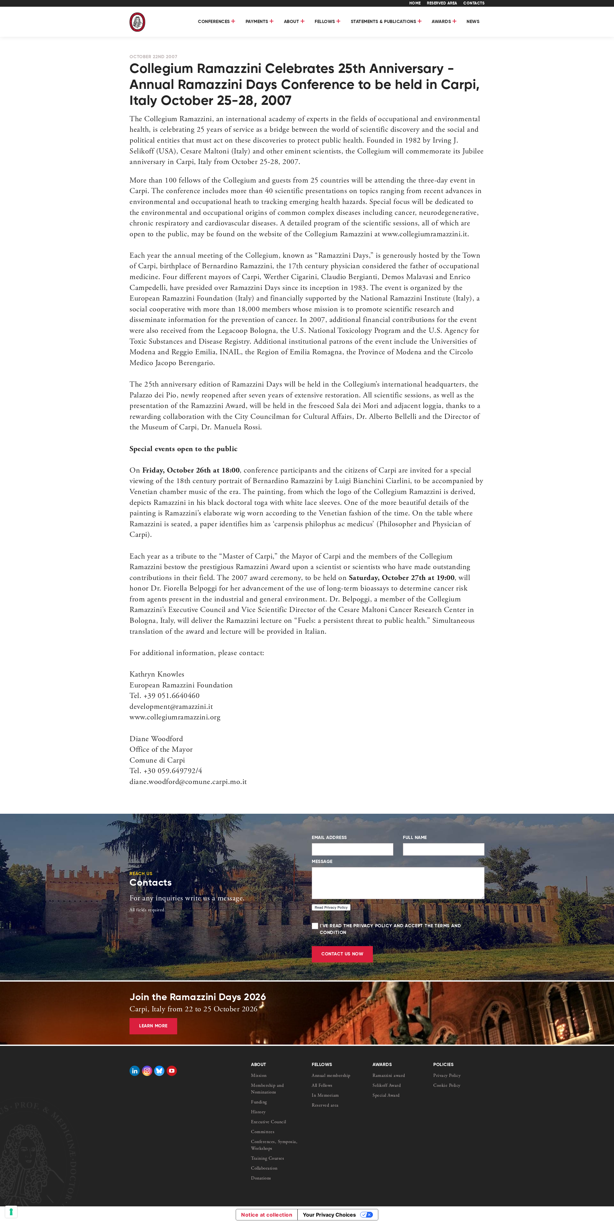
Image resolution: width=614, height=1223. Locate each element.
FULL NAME (415, 837)
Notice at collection (266, 1214)
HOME (415, 3)
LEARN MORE (153, 1026)
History (258, 1112)
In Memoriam (325, 1096)
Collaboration (264, 1168)
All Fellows (322, 1086)
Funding (259, 1102)
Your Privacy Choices (329, 1214)
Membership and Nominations (267, 1089)
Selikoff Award (387, 1086)
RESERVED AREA (442, 3)
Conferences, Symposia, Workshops (274, 1145)
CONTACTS (473, 3)
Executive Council (268, 1122)
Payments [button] (258, 22)
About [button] (292, 22)
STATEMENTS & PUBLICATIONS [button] (384, 22)
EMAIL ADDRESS (329, 837)
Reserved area (325, 1105)
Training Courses (267, 1158)
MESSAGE (322, 861)
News (473, 22)
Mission (259, 1076)
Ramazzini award (389, 1076)
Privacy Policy (446, 1076)
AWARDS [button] (442, 22)
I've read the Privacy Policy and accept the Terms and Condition (390, 929)
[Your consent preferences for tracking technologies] (11, 1212)
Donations (261, 1178)
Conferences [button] (214, 22)
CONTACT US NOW (342, 954)
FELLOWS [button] (325, 22)
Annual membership (331, 1076)
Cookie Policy (446, 1086)
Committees (262, 1132)
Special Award (386, 1096)
